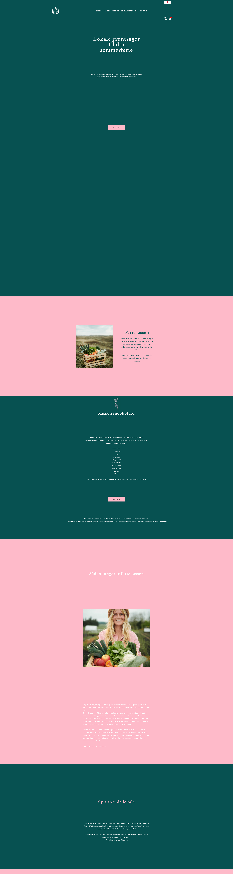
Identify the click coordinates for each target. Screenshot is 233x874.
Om (136, 11)
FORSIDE (99, 11)
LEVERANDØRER (127, 11)
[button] (167, 2)
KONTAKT (143, 11)
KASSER (107, 11)
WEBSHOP (115, 11)
